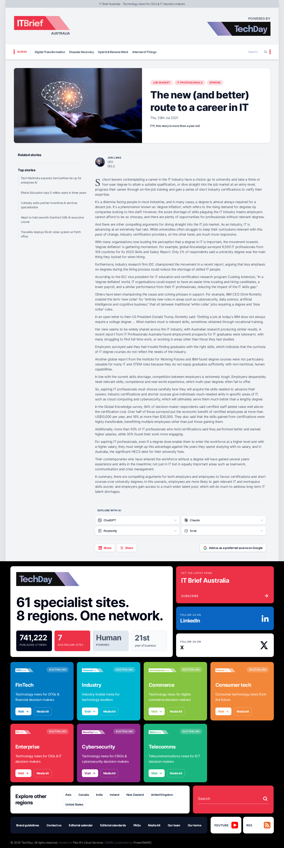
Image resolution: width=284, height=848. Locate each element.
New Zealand (135, 794)
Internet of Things (144, 52)
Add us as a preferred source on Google (236, 548)
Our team (174, 825)
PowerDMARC (142, 842)
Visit (21, 711)
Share (107, 548)
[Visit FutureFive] (229, 670)
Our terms (194, 825)
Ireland (114, 794)
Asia (68, 794)
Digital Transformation (50, 52)
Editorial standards (113, 825)
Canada (83, 794)
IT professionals (190, 82)
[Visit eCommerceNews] (163, 670)
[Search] (265, 51)
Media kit (43, 711)
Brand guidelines (27, 825)
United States (74, 804)
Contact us (54, 825)
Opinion (215, 82)
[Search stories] (265, 798)
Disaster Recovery (81, 52)
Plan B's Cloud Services (88, 842)
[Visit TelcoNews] (163, 732)
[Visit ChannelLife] (96, 670)
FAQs (137, 825)
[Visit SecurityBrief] (96, 732)
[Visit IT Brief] (29, 732)
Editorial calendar (81, 825)
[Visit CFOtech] (29, 670)
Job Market (161, 82)
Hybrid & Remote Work (113, 52)
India (99, 794)
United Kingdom (162, 794)
